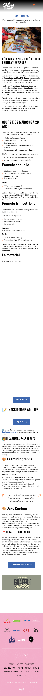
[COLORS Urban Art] (8, 6)
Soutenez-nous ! (10, 668)
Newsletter (21, 676)
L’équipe (36, 668)
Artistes (20, 664)
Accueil (12, 664)
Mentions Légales (32, 672)
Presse (20, 668)
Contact (28, 668)
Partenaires (29, 664)
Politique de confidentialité (14, 672)
